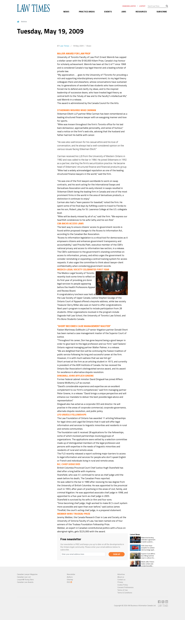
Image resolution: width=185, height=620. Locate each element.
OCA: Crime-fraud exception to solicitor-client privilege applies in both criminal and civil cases (148, 548)
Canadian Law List (24, 577)
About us (120, 577)
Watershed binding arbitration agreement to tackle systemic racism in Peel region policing (148, 540)
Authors (70, 577)
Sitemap (70, 580)
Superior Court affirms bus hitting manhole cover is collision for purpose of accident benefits (148, 556)
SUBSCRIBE (162, 11)
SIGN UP (116, 554)
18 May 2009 (78, 46)
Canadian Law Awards (25, 582)
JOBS (124, 11)
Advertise (121, 574)
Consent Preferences (125, 587)
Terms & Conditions (124, 593)
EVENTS (108, 11)
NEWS (66, 11)
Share (88, 46)
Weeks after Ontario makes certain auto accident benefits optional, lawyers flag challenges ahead (148, 564)
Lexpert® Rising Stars (25, 580)
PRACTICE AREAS (87, 11)
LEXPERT (142, 6)
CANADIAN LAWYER (129, 6)
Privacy (120, 582)
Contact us (121, 580)
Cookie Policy (122, 585)
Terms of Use (122, 590)
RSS (68, 582)
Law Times (64, 46)
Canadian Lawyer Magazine (27, 574)
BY (63, 46)
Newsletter (71, 574)
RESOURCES (141, 11)
